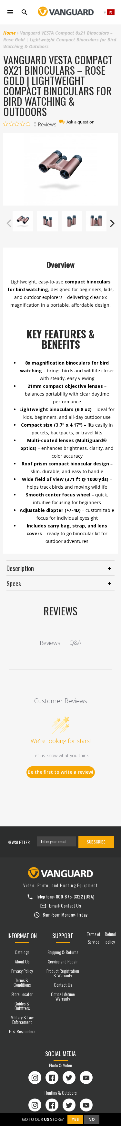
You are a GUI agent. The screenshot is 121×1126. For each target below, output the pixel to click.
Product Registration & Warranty (62, 973)
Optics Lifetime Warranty (63, 996)
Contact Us (71, 905)
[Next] (111, 223)
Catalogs (22, 952)
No (91, 1119)
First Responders (22, 1031)
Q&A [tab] (75, 642)
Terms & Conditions (22, 982)
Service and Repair (63, 961)
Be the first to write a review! (60, 772)
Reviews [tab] (50, 643)
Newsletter (18, 842)
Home (9, 33)
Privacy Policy (22, 970)
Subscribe (96, 842)
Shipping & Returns (62, 952)
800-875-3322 (69, 896)
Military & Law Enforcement (22, 1019)
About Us (22, 961)
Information (22, 935)
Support (62, 935)
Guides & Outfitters (22, 1005)
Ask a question (80, 122)
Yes (75, 1119)
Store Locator (22, 994)
